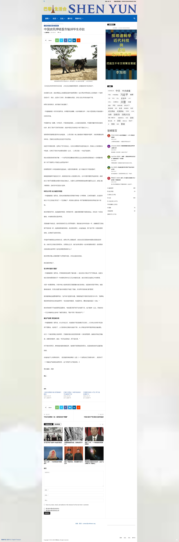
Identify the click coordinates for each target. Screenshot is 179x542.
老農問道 (47, 32)
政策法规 (119, 105)
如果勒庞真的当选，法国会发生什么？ (73, 443)
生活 (54, 18)
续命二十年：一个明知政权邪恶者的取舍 (94, 443)
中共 (118, 91)
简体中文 (78, 18)
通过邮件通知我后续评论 (52, 508)
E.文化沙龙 (87, 459)
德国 (109, 105)
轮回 (118, 124)
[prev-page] (100, 424)
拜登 (114, 105)
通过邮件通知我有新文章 (52, 510)
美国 (119, 121)
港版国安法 (121, 117)
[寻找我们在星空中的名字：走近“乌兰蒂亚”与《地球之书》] (94, 453)
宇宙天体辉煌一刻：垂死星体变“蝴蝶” (56, 417)
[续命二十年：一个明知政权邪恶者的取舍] (94, 434)
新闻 (46, 18)
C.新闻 (48, 23)
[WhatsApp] (57, 40)
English (14, 539)
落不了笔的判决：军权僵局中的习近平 (73, 462)
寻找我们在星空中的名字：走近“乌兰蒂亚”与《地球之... (94, 462)
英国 (113, 124)
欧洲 (120, 108)
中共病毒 (126, 91)
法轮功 (117, 114)
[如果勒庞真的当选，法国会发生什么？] (73, 434)
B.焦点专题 (110, 191)
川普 (123, 102)
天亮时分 (115, 102)
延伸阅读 (57, 424)
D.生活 (109, 198)
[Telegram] (70, 40)
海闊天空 (109, 214)
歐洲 (132, 108)
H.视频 (109, 207)
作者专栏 (56, 25)
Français (18, 539)
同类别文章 (48, 424)
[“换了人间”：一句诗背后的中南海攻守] (53, 453)
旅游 (116, 108)
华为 (113, 98)
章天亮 (110, 121)
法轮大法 (126, 114)
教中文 (70, 18)
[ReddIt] (78, 40)
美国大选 (125, 120)
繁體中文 (9, 539)
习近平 (124, 94)
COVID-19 (111, 91)
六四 (109, 98)
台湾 (129, 98)
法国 (110, 114)
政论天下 (127, 105)
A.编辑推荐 (110, 188)
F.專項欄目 (51, 25)
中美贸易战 (115, 94)
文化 (61, 18)
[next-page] (103, 424)
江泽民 (132, 111)
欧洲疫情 (126, 108)
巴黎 (129, 102)
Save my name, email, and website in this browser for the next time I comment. (67, 504)
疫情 (132, 118)
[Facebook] (65, 40)
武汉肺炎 (111, 111)
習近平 (130, 121)
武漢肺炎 (120, 111)
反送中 (123, 98)
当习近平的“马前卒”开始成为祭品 (53, 442)
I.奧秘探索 (110, 211)
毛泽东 (127, 111)
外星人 (109, 102)
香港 (123, 124)
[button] (134, 18)
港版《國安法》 (112, 117)
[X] (44, 1)
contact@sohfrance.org (89, 523)
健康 (131, 95)
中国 (109, 94)
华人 (118, 98)
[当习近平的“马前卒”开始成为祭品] (53, 434)
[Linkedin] (74, 40)
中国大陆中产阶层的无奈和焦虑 (93, 417)
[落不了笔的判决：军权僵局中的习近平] (73, 453)
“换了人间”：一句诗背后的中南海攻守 (53, 462)
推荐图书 (111, 24)
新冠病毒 (110, 108)
